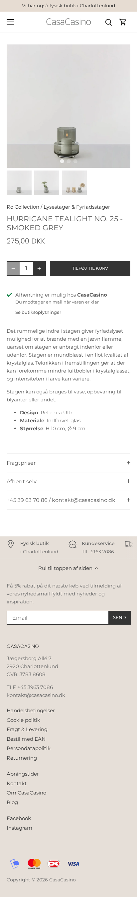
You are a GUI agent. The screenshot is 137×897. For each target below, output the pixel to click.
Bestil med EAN (26, 739)
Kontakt (17, 783)
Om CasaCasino (26, 793)
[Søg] (108, 22)
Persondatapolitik (29, 748)
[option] (68, 106)
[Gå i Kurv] (123, 22)
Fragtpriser (21, 463)
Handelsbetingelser (31, 710)
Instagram (19, 828)
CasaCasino (62, 879)
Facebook (19, 818)
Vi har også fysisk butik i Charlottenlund (68, 6)
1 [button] (62, 161)
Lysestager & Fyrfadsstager (77, 207)
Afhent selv (22, 481)
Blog (12, 802)
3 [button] (75, 161)
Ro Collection (23, 207)
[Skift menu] (10, 22)
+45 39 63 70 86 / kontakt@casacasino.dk (61, 500)
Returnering (22, 758)
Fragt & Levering (27, 729)
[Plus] (39, 268)
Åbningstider (23, 774)
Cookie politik (23, 720)
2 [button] (68, 161)
